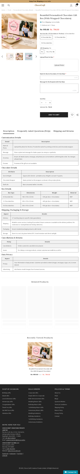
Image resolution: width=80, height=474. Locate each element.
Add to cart (54, 115)
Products (9, 10)
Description (8, 131)
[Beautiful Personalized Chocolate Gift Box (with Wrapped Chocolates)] (40, 354)
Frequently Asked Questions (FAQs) (33, 131)
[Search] (9, 5)
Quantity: (43, 99)
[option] (19, 31)
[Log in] (71, 5)
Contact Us (71, 472)
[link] (14, 321)
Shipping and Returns (63, 131)
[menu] (3, 5)
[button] (2, 56)
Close (78, 1)
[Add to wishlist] (72, 114)
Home (3, 10)
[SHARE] (76, 114)
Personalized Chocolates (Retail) (23, 10)
